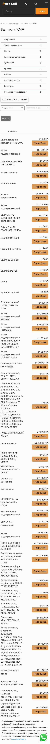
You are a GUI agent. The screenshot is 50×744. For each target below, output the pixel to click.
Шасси (7, 51)
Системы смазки (12, 80)
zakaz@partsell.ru (18, 739)
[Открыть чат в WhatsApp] (43, 737)
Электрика (9, 86)
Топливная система (13, 45)
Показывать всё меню (14, 99)
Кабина (7, 74)
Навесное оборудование (15, 92)
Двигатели (9, 63)
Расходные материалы (14, 57)
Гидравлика (9, 39)
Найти (42, 11)
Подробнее (40, 143)
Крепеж (7, 69)
